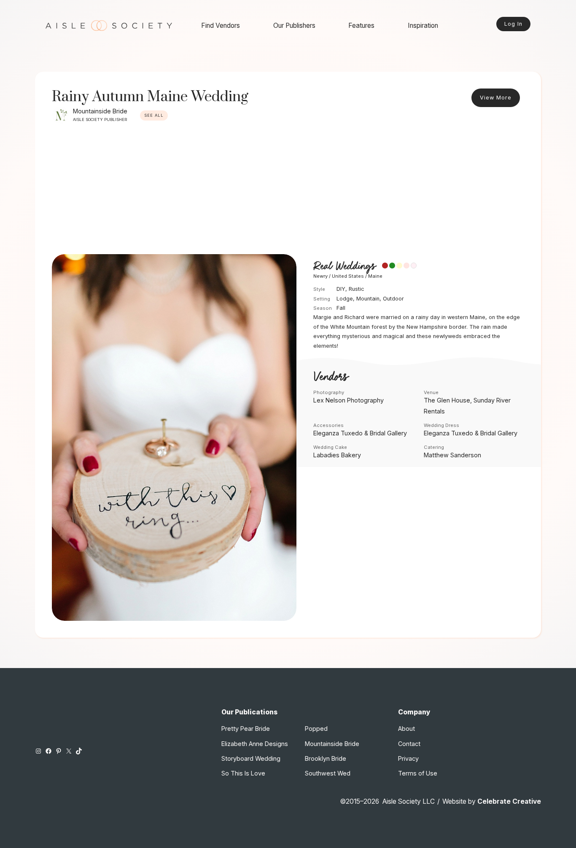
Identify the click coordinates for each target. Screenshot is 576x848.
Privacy (408, 758)
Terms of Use (417, 773)
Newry (320, 276)
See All (154, 115)
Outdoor (393, 298)
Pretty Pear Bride (245, 728)
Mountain (368, 298)
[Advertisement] (288, 191)
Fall (340, 308)
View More (495, 97)
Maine (375, 276)
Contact (409, 743)
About (406, 728)
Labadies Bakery (337, 455)
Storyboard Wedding (250, 758)
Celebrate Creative (509, 801)
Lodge (344, 298)
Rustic (356, 289)
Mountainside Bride (100, 111)
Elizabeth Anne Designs (254, 743)
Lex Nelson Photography (348, 400)
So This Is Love (243, 773)
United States (348, 276)
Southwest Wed (327, 773)
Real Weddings (344, 266)
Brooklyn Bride (325, 758)
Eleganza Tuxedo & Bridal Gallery (360, 433)
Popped (316, 728)
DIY (340, 289)
